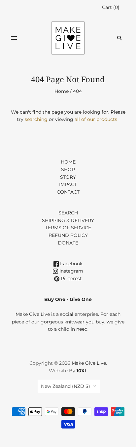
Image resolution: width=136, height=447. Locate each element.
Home (61, 91)
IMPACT (68, 184)
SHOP (68, 169)
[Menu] (14, 38)
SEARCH (68, 213)
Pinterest (70, 278)
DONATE (68, 243)
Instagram (70, 271)
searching (36, 119)
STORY (68, 177)
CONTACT (68, 192)
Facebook (71, 264)
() (110, 7)
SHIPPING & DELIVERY (68, 220)
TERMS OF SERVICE (68, 228)
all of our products (96, 119)
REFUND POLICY (68, 235)
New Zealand (65, 386)
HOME (68, 162)
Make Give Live (89, 363)
